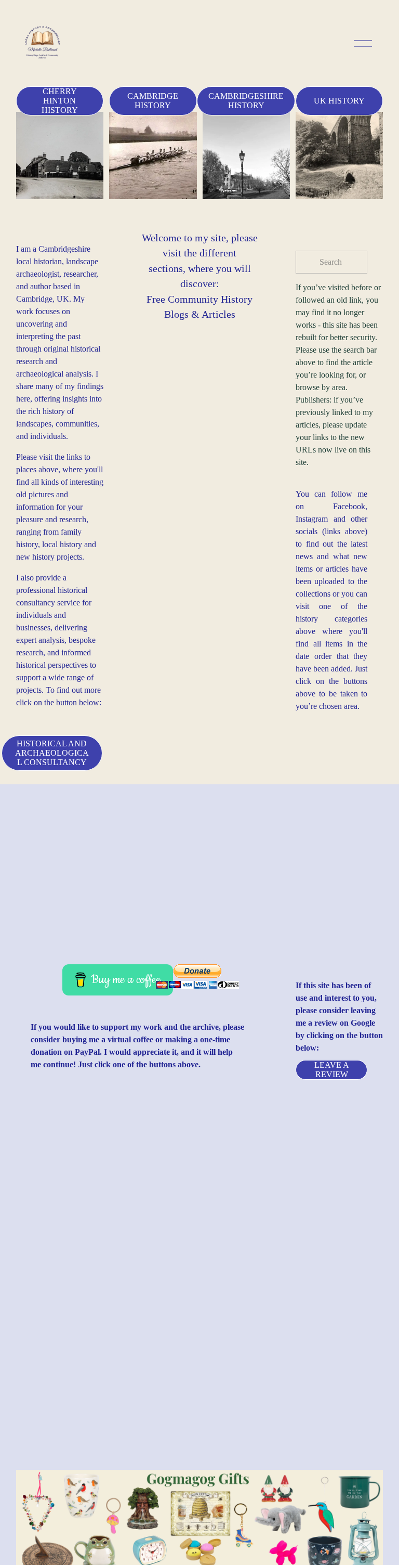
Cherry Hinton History (60, 100)
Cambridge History (152, 101)
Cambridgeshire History (246, 101)
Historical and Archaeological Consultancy (52, 753)
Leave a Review (331, 1069)
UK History (339, 100)
